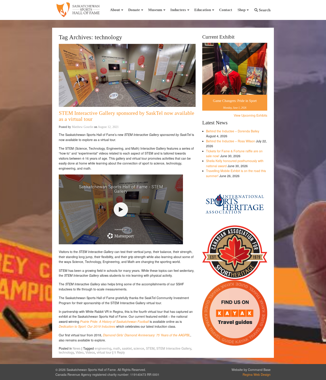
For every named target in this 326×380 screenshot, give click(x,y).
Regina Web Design (257, 374)
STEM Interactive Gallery (173, 348)
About (115, 10)
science (139, 348)
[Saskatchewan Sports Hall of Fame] (78, 10)
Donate (134, 10)
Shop (241, 10)
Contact (225, 10)
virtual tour (104, 352)
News (77, 348)
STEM (150, 348)
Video (80, 352)
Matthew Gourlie (82, 127)
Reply (119, 352)
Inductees (178, 10)
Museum (155, 10)
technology (66, 352)
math (116, 348)
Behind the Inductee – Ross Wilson (230, 141)
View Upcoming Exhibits (250, 115)
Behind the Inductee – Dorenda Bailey (232, 131)
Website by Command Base (251, 369)
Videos (90, 352)
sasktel (127, 348)
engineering (103, 348)
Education (202, 10)
